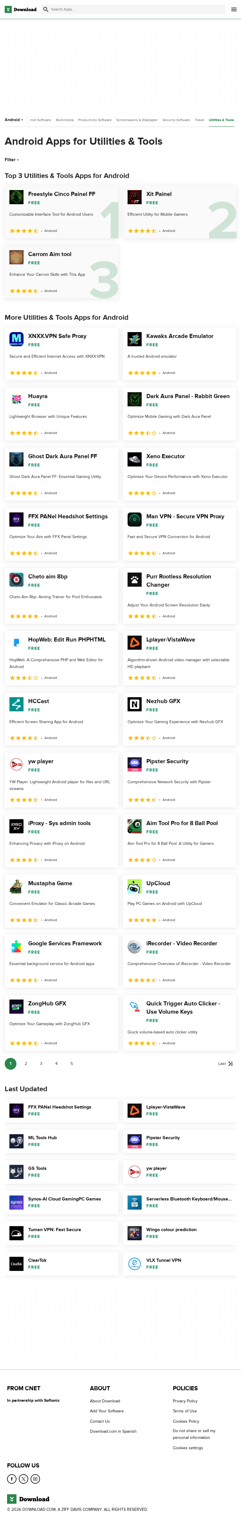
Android (12, 119)
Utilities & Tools (221, 120)
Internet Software (37, 120)
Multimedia (64, 120)
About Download (105, 1401)
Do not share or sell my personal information (194, 1434)
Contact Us (100, 1421)
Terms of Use (185, 1411)
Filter (10, 160)
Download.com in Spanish (113, 1431)
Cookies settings (188, 1447)
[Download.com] (20, 9)
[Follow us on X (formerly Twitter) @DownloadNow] (23, 1479)
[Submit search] (46, 9)
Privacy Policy (185, 1401)
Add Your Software (107, 1411)
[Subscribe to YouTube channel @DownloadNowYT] (35, 1479)
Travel (199, 120)
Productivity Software (95, 120)
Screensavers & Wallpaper (137, 120)
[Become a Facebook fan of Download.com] (11, 1479)
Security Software (176, 120)
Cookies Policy (186, 1421)
